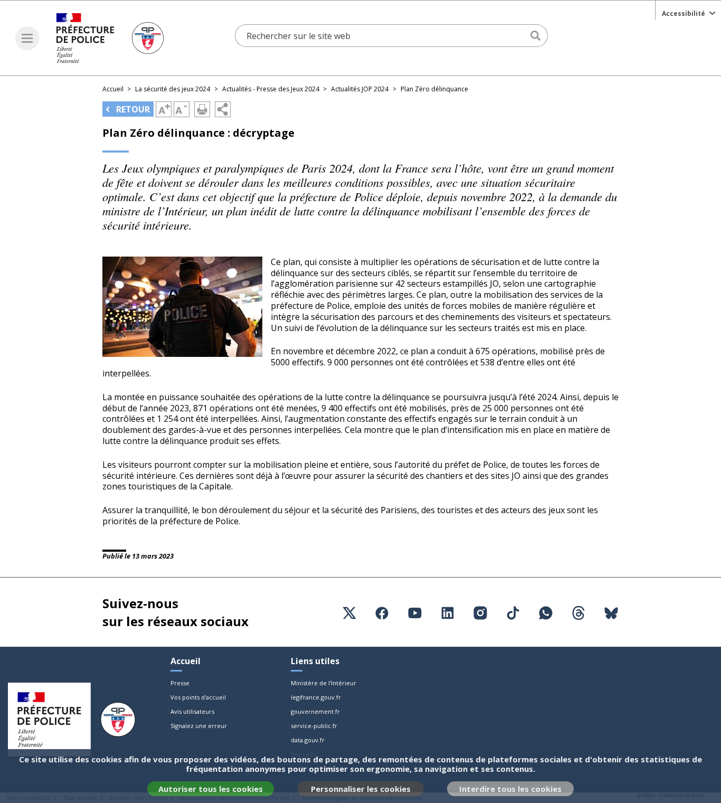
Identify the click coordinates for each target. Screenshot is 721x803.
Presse (179, 683)
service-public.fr (314, 726)
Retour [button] (132, 109)
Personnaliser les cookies (361, 788)
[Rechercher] (536, 36)
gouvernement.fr (315, 711)
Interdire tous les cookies (510, 788)
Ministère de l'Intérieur (323, 683)
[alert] (360, 776)
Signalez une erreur (198, 726)
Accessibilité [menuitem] (683, 13)
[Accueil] (110, 38)
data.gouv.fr (308, 740)
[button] (27, 38)
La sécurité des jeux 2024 (172, 88)
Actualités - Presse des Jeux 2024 (270, 88)
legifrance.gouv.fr (316, 697)
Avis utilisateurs (192, 711)
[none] (688, 12)
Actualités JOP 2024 (359, 88)
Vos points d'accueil (198, 697)
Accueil (113, 88)
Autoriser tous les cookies (210, 788)
